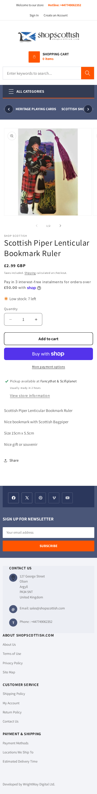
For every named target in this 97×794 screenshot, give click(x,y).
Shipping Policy (14, 693)
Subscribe (48, 546)
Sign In (34, 15)
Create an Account (56, 15)
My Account (11, 703)
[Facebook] (13, 498)
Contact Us (10, 721)
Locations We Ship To (18, 752)
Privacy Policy (13, 663)
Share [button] (14, 460)
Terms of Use (12, 653)
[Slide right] (60, 226)
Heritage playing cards (35, 109)
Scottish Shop (73, 109)
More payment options (48, 367)
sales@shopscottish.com (47, 608)
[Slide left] (37, 226)
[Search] (87, 73)
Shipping (30, 273)
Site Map (9, 672)
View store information (30, 395)
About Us (9, 644)
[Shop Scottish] (48, 36)
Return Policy (12, 712)
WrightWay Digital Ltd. (39, 784)
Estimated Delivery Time (20, 761)
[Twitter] (27, 498)
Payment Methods (15, 743)
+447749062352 (70, 5)
